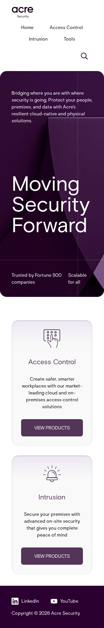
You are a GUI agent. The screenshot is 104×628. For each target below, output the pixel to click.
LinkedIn (30, 601)
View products (52, 427)
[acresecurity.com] (52, 12)
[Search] (84, 56)
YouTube (69, 601)
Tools (69, 38)
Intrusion (38, 38)
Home (27, 27)
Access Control (66, 27)
